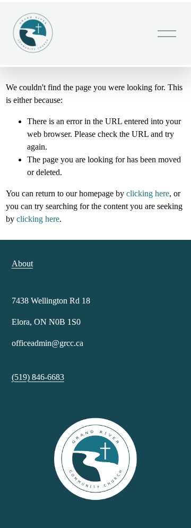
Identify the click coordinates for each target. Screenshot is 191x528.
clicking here (147, 193)
